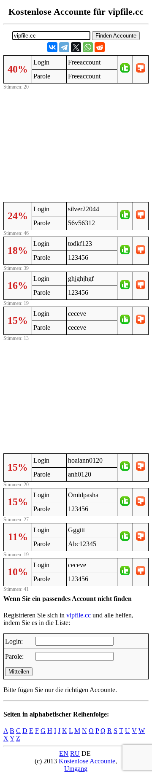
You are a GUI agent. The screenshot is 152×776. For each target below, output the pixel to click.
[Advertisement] (76, 144)
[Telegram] (64, 47)
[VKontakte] (52, 47)
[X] (76, 47)
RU (75, 753)
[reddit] (100, 47)
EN (63, 753)
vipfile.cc (78, 615)
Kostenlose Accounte (87, 761)
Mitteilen (18, 671)
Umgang (75, 768)
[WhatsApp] (88, 47)
